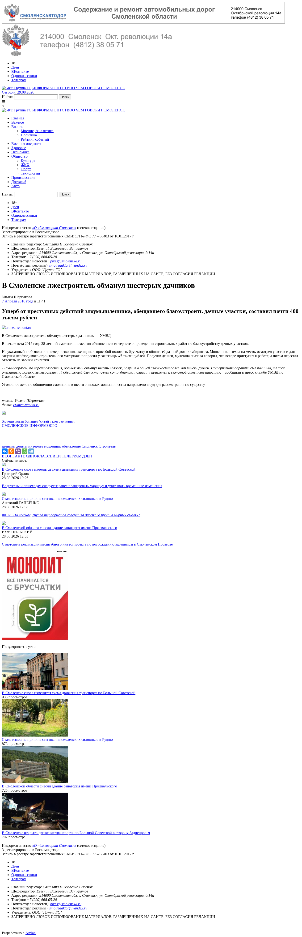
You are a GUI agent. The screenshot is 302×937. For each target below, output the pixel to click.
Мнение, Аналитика (37, 131)
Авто (15, 186)
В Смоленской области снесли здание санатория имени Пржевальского (59, 528)
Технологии (30, 173)
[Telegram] (31, 451)
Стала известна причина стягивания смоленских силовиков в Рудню (57, 499)
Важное (17, 122)
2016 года (25, 301)
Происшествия (23, 177)
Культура (28, 161)
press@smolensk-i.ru (65, 261)
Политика (29, 135)
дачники (8, 446)
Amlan (30, 933)
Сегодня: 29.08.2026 (18, 92)
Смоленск (90, 446)
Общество (19, 156)
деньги (21, 446)
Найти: (7, 97)
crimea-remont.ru (26, 405)
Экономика (20, 152)
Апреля (11, 301)
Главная (17, 118)
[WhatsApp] (24, 451)
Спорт (26, 169)
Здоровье (18, 148)
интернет (35, 446)
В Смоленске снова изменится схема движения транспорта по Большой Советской (68, 469)
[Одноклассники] (11, 451)
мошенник (52, 446)
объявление (71, 446)
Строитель (107, 446)
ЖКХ (25, 165)
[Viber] (18, 451)
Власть (16, 127)
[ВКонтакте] (5, 451)
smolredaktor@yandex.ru (68, 265)
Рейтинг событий (35, 139)
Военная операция (26, 144)
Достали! (18, 182)
